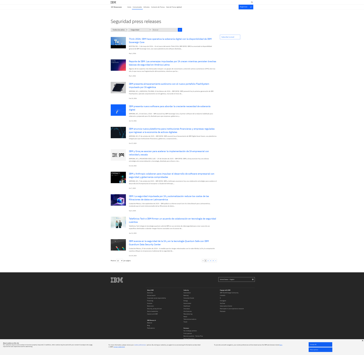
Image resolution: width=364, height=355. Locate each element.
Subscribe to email (227, 37)
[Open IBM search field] (252, 2)
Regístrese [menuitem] (243, 7)
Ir (179, 30)
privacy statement (119, 347)
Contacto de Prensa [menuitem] (158, 7)
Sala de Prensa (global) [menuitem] (174, 7)
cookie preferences (140, 345)
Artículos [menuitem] (147, 7)
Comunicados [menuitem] (137, 7)
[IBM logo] (114, 2)
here (280, 345)
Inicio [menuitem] (129, 7)
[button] (230, 37)
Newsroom (116, 7)
